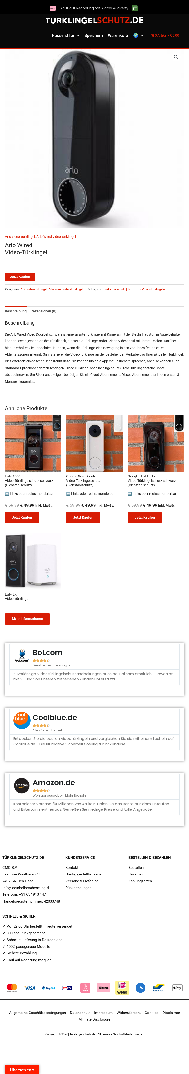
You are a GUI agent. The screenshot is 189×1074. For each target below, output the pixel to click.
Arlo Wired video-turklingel (56, 237)
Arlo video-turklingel (20, 237)
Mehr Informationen (27, 619)
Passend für (63, 35)
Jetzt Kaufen (20, 277)
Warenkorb (118, 35)
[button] (176, 57)
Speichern (93, 35)
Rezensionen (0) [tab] (43, 311)
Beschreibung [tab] (16, 311)
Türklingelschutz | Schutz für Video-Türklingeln (134, 289)
